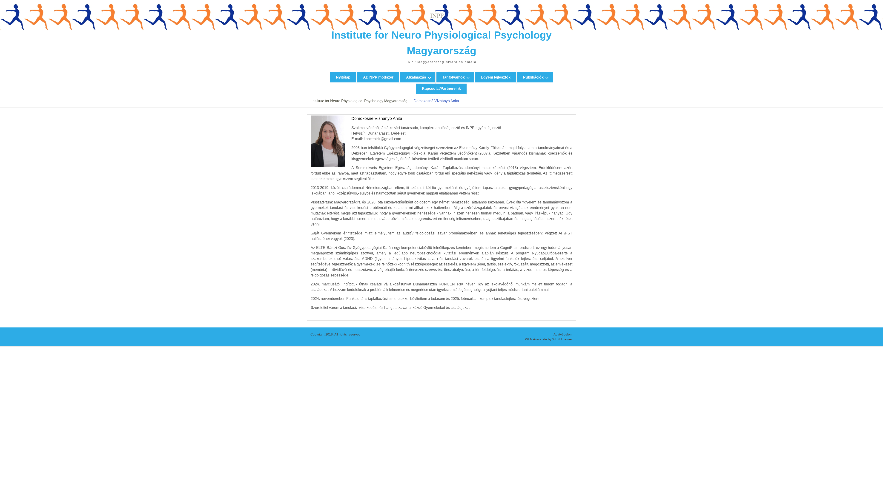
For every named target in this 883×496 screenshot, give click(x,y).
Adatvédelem (563, 334)
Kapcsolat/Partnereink (441, 88)
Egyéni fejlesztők (495, 77)
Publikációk (533, 77)
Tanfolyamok (453, 77)
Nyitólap (343, 77)
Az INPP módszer (378, 77)
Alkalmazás (416, 77)
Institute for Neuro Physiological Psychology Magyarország (359, 101)
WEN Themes (562, 339)
